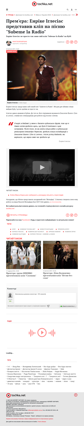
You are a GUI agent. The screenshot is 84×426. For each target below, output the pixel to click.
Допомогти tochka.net (24, 15)
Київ (62, 369)
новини (58, 381)
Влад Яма (16, 367)
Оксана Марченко (14, 374)
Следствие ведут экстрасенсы (19, 376)
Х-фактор (22, 379)
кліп (14, 229)
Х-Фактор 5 (11, 379)
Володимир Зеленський (32, 367)
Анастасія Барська (19, 41)
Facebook (26, 220)
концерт (26, 381)
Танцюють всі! (54, 376)
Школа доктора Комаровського (40, 379)
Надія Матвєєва (61, 372)
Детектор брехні (13, 369)
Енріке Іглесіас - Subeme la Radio (42, 234)
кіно (43, 381)
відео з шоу (66, 379)
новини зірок (70, 231)
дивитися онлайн (14, 381)
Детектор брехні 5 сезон (32, 369)
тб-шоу (10, 384)
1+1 (8, 367)
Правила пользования (12, 418)
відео (58, 379)
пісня (66, 381)
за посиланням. (56, 202)
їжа (38, 384)
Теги (9, 360)
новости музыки (46, 229)
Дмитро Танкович (51, 369)
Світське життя (70, 374)
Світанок (57, 374)
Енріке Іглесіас (18, 231)
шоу (24, 384)
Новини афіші (11, 51)
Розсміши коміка (45, 374)
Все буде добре (50, 367)
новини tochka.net (27, 229)
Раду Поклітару (30, 374)
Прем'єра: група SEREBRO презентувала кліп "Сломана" (21, 274)
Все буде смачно (64, 367)
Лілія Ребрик (47, 372)
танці (72, 381)
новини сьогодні (19, 234)
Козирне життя (13, 372)
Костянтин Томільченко (31, 372)
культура (35, 381)
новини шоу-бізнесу (36, 231)
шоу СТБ (31, 384)
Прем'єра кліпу (63, 229)
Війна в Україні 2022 (43, 15)
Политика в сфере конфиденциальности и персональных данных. (35, 418)
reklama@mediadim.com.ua (35, 410)
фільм (17, 384)
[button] (72, 9)
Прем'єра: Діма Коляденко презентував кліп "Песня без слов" (57, 275)
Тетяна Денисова (69, 376)
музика (50, 381)
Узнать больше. (42, 421)
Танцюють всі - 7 (40, 376)
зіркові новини (54, 231)
